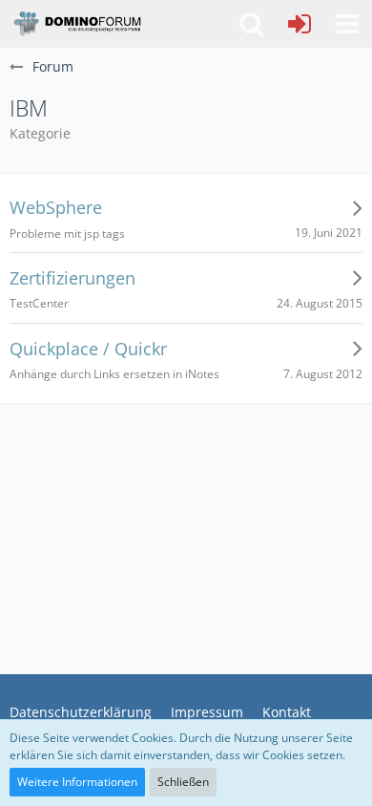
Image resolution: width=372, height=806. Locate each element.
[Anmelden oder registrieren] (299, 24)
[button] (347, 24)
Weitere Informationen (77, 782)
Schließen (183, 782)
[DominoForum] (77, 24)
